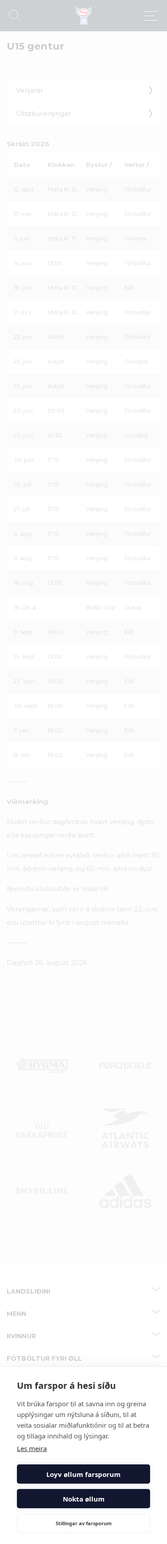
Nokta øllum (84, 1498)
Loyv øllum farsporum (83, 1474)
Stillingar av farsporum (84, 1523)
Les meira (32, 1448)
